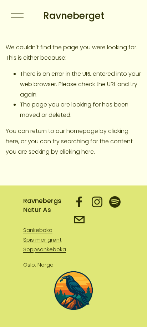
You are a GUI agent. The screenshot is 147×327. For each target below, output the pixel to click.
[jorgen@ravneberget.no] (79, 220)
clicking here (77, 152)
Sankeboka (37, 230)
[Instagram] (97, 202)
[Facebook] (79, 202)
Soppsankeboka (44, 249)
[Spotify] (115, 202)
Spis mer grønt (42, 239)
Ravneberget (73, 15)
